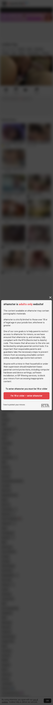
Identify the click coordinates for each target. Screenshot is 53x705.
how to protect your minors (14, 405)
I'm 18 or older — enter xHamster (26, 396)
